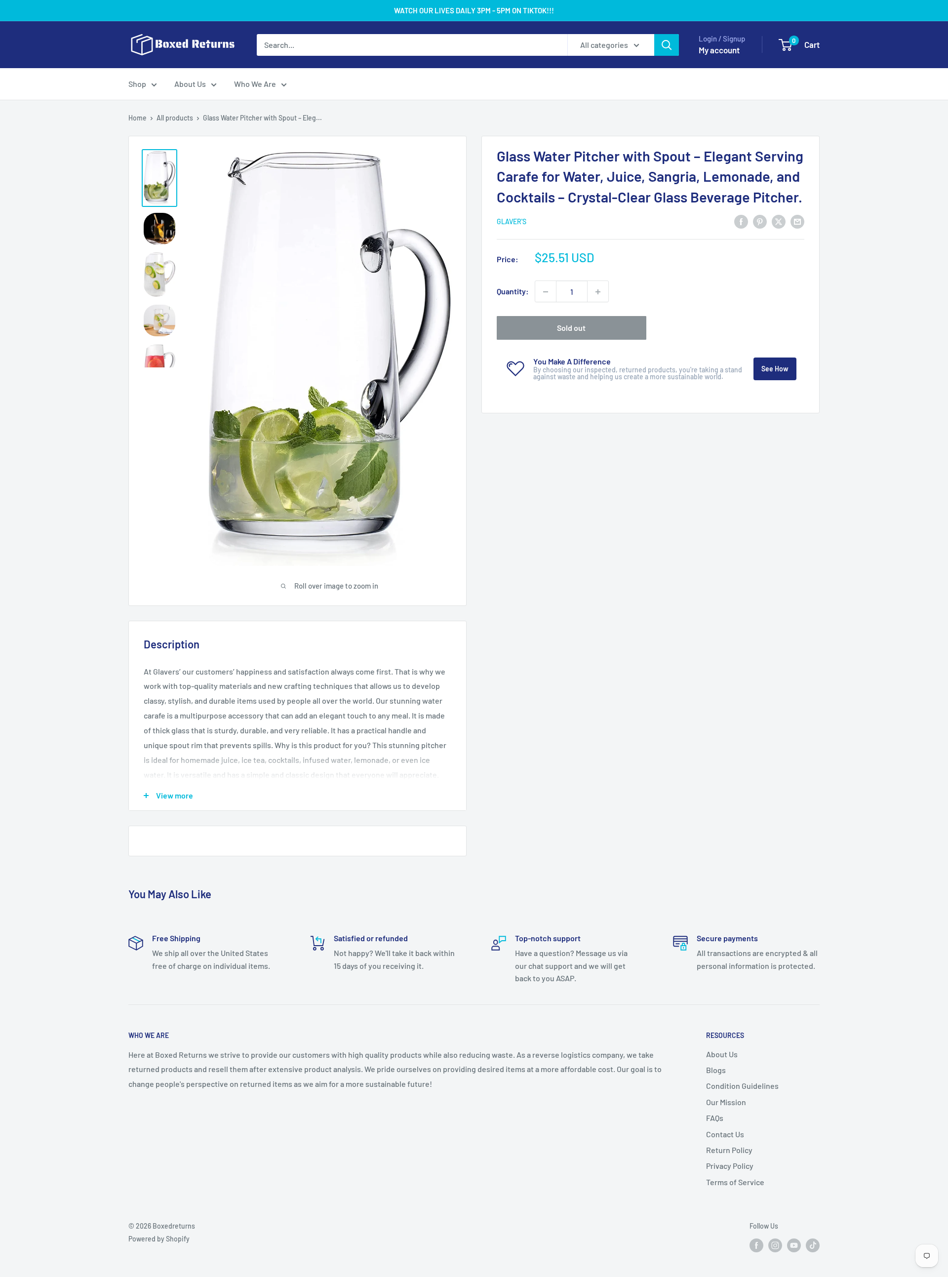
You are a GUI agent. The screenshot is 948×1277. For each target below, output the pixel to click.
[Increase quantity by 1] (598, 291)
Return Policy (729, 1150)
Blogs (716, 1070)
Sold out (571, 328)
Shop (137, 83)
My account (719, 50)
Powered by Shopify (159, 1239)
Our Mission (726, 1102)
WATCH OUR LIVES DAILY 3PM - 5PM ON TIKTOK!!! (474, 10)
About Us (190, 83)
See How (775, 369)
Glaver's (511, 222)
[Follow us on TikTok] (813, 1245)
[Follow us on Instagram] (775, 1245)
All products (175, 118)
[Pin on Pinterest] (760, 221)
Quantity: (513, 291)
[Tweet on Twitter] (779, 221)
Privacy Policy (729, 1165)
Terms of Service (735, 1182)
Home (137, 118)
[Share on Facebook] (741, 221)
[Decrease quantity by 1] (545, 291)
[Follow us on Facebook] (756, 1245)
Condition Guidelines (742, 1085)
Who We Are (255, 83)
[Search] (666, 45)
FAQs (714, 1117)
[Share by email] (797, 221)
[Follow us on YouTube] (794, 1245)
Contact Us (725, 1134)
